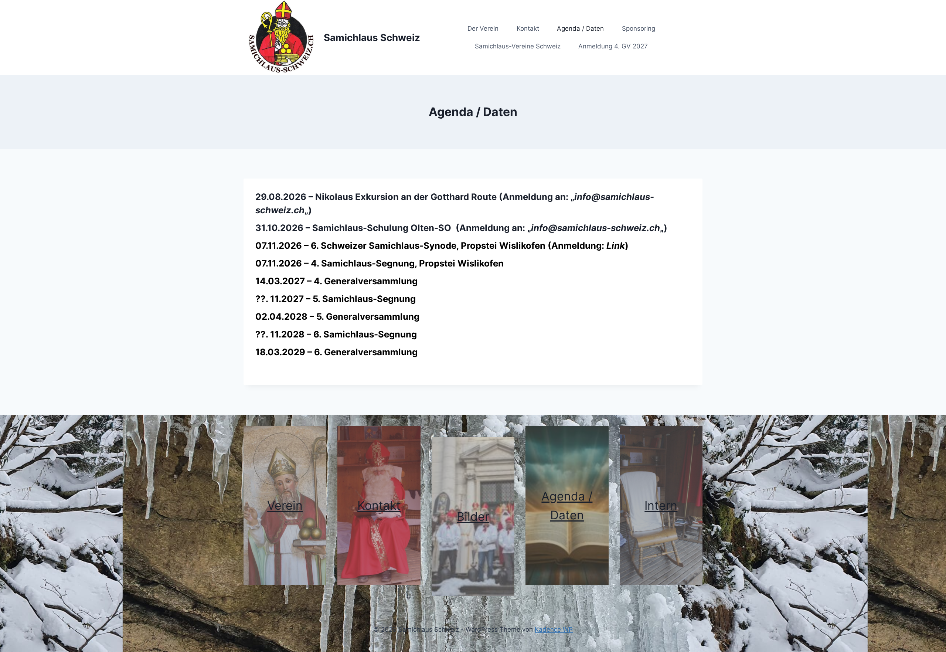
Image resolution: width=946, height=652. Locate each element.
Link (615, 245)
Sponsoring (638, 28)
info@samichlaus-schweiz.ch (595, 228)
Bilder (473, 516)
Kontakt (528, 28)
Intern (660, 505)
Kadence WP (554, 629)
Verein (285, 505)
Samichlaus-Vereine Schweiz (518, 46)
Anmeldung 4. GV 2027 (613, 46)
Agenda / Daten (580, 28)
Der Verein (482, 28)
